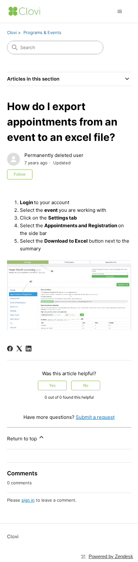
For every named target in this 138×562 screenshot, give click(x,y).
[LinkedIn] (28, 348)
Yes (52, 385)
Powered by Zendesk (111, 556)
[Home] (24, 11)
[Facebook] (10, 348)
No (85, 385)
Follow (20, 174)
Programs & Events (42, 32)
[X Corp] (19, 348)
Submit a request (95, 417)
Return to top (22, 439)
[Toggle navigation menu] (119, 11)
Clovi (12, 32)
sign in (28, 500)
